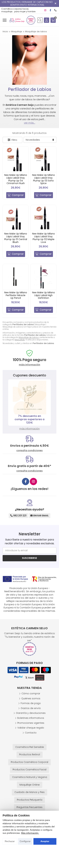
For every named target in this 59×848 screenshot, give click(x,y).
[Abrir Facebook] (50, 10)
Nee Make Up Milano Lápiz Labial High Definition (43, 295)
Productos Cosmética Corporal (29, 762)
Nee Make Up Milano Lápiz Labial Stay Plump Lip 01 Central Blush (15, 238)
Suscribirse (29, 558)
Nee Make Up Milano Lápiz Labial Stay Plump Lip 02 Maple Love (43, 238)
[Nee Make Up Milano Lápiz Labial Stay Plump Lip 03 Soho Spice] (43, 159)
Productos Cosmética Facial (29, 769)
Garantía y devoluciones (31, 713)
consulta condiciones (29, 450)
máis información (29, 364)
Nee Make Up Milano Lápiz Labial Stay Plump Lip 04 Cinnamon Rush (15, 179)
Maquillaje (20, 339)
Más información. (30, 833)
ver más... (29, 122)
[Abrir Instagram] (45, 10)
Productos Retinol (29, 754)
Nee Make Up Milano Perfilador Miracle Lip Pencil (15, 295)
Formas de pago (31, 703)
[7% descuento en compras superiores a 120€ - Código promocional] (29, 397)
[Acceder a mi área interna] (46, 20)
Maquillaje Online (30, 784)
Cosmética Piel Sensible (29, 747)
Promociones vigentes (30, 723)
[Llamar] (55, 10)
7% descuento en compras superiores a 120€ (29, 419)
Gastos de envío (31, 708)
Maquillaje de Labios (29, 337)
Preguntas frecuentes (29, 807)
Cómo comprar (30, 693)
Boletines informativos (30, 718)
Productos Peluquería (29, 799)
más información (29, 428)
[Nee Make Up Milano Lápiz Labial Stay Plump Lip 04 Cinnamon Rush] (15, 159)
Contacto (31, 732)
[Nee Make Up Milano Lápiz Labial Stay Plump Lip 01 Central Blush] (15, 218)
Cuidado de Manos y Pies (29, 792)
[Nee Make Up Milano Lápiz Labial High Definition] (43, 277)
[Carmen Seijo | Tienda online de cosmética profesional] (16, 20)
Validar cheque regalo (30, 727)
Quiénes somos (30, 698)
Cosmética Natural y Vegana (29, 777)
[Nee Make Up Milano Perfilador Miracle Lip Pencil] (15, 277)
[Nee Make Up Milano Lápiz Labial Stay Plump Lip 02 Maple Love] (43, 218)
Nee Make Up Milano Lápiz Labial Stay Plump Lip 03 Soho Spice (43, 179)
